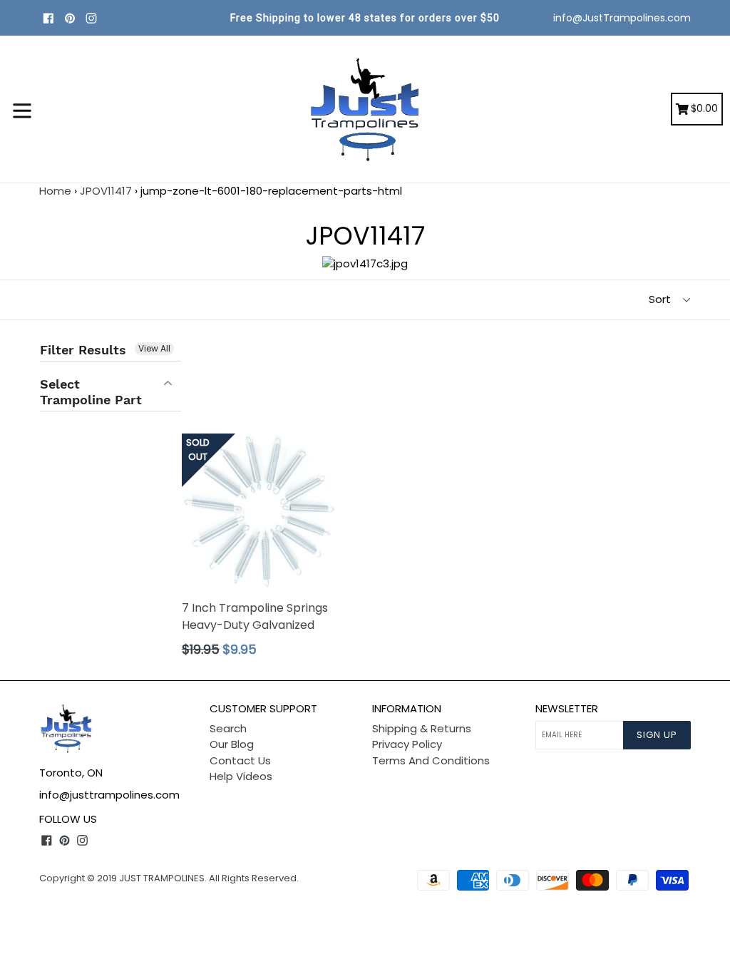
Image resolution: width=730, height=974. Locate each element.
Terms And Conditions (431, 760)
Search (228, 728)
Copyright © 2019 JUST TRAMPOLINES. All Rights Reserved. (169, 878)
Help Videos (241, 776)
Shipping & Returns (421, 728)
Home (55, 190)
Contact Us (240, 760)
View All (154, 348)
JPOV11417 (106, 190)
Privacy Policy (407, 744)
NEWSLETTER (566, 708)
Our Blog (232, 744)
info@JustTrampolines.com (622, 18)
